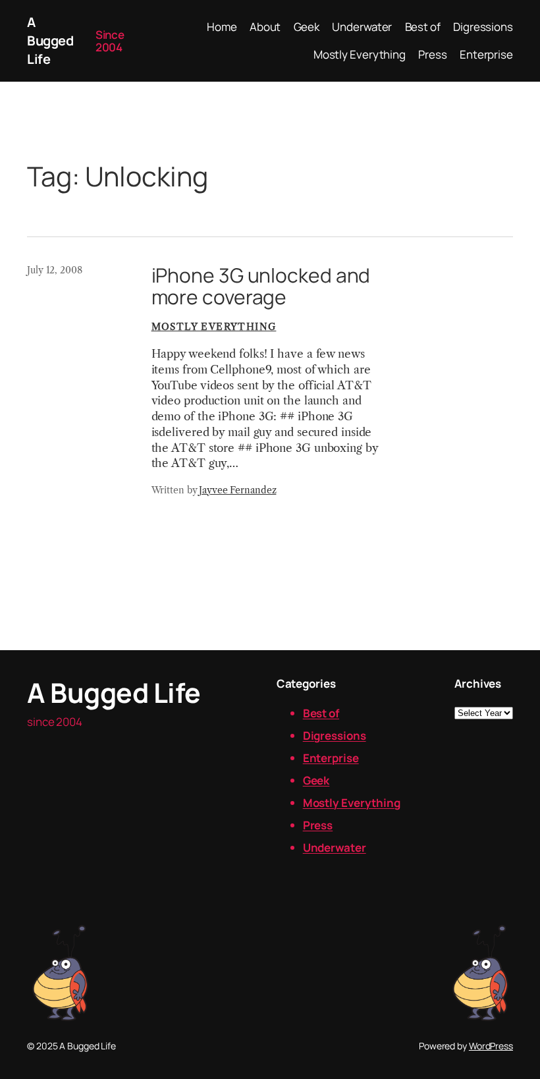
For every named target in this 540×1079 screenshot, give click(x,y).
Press (318, 825)
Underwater (334, 847)
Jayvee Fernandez (237, 490)
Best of (321, 713)
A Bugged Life (50, 40)
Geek (316, 780)
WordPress (491, 1045)
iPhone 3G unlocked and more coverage (261, 286)
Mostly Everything (214, 327)
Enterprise (331, 757)
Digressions (334, 735)
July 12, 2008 (54, 270)
